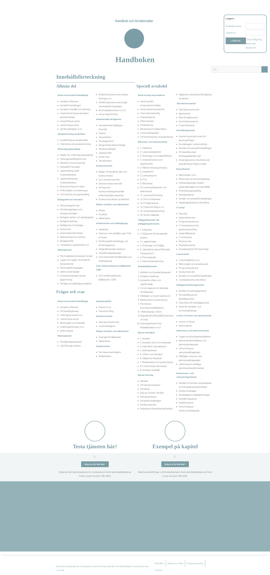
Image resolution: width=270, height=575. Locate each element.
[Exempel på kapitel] (175, 431)
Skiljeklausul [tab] (105, 356)
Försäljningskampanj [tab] (71, 341)
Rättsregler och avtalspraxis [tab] (193, 263)
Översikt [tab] (183, 213)
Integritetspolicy (195, 563)
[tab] (76, 149)
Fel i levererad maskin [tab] (110, 352)
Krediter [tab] (103, 214)
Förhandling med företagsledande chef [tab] (190, 154)
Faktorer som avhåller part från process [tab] (115, 235)
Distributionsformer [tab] (109, 322)
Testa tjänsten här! (95, 446)
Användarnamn (233, 26)
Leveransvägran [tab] (107, 325)
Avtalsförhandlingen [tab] (70, 105)
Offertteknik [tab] (66, 330)
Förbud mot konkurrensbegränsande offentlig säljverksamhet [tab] (111, 191)
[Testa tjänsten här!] (95, 431)
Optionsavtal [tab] (185, 325)
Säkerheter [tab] (105, 218)
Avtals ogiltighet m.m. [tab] (71, 128)
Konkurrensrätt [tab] (187, 271)
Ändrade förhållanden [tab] (110, 337)
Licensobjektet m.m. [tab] (189, 260)
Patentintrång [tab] (106, 311)
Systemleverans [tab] (187, 217)
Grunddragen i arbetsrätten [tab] (193, 144)
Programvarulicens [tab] (189, 221)
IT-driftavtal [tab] (185, 237)
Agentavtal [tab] (184, 113)
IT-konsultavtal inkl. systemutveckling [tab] (189, 227)
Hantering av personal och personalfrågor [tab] (192, 138)
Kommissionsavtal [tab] (188, 121)
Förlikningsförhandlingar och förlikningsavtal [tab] (113, 243)
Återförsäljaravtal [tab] (188, 117)
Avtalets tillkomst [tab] (69, 101)
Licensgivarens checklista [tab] (192, 279)
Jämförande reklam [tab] (70, 345)
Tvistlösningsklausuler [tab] (110, 252)
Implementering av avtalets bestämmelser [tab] (74, 115)
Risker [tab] (102, 210)
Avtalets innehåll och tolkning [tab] (75, 109)
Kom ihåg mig (255, 39)
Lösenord (230, 32)
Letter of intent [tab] (187, 321)
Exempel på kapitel (175, 446)
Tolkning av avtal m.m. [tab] (71, 315)
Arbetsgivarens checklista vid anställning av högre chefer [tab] (194, 161)
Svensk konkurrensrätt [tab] (110, 183)
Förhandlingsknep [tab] (69, 311)
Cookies (159, 570)
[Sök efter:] (239, 69)
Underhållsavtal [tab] (187, 233)
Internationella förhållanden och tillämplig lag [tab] (115, 258)
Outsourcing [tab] (185, 241)
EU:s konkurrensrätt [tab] (109, 179)
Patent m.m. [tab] (105, 307)
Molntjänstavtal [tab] (187, 245)
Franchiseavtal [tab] (186, 125)
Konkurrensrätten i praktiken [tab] (114, 199)
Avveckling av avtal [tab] (70, 121)
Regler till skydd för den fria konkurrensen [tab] (113, 173)
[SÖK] (264, 69)
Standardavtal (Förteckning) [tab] (193, 249)
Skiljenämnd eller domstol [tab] (112, 249)
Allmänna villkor (175, 563)
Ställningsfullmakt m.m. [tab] (72, 326)
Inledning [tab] (103, 229)
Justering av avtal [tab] (69, 124)
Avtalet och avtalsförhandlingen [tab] (195, 148)
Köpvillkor (159, 563)
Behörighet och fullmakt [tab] (72, 322)
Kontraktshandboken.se (135, 7)
